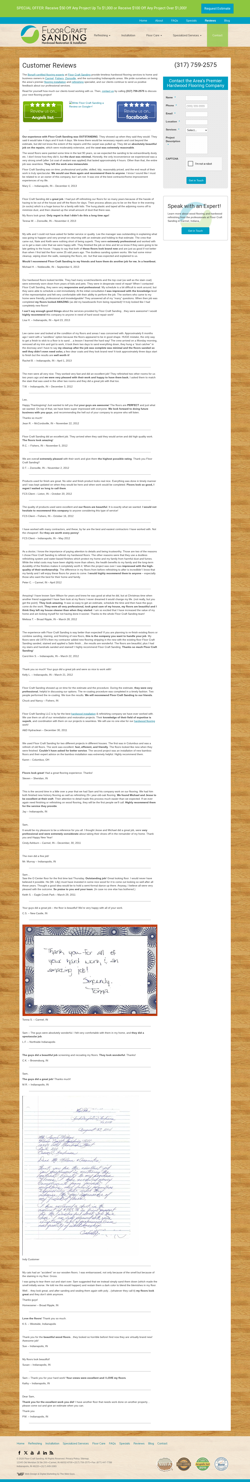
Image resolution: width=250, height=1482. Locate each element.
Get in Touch (196, 180)
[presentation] (204, 164)
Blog (226, 20)
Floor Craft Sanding (79, 74)
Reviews (210, 20)
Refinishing (101, 35)
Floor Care (153, 35)
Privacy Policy (72, 1458)
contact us (108, 91)
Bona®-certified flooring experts (46, 74)
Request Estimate (217, 8)
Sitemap (85, 1458)
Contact (217, 35)
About (158, 20)
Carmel (49, 78)
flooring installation (55, 81)
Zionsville (70, 78)
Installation (128, 35)
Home (143, 20)
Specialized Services (186, 35)
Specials (191, 20)
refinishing (78, 81)
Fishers (59, 78)
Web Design (31, 1474)
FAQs (174, 20)
